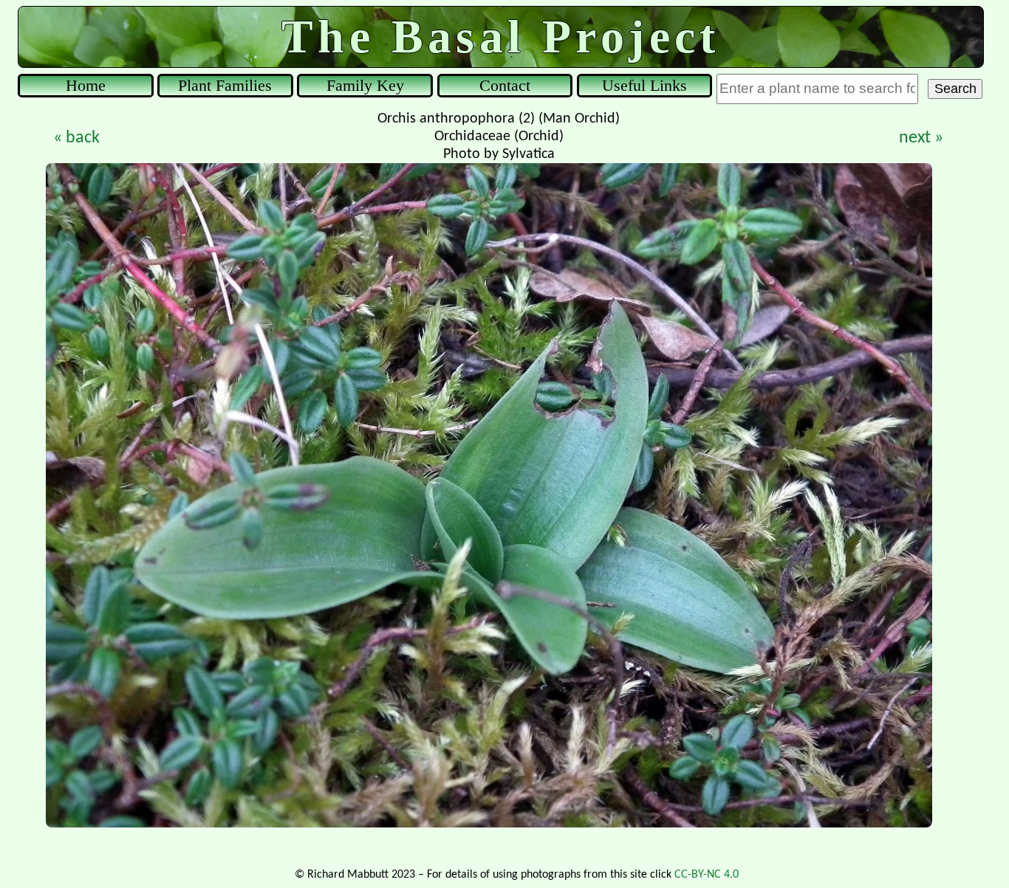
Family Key (365, 85)
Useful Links (644, 85)
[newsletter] (997, 12)
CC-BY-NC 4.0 (706, 875)
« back (76, 138)
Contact (504, 85)
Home (86, 85)
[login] (12, 12)
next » (921, 138)
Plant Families (225, 85)
